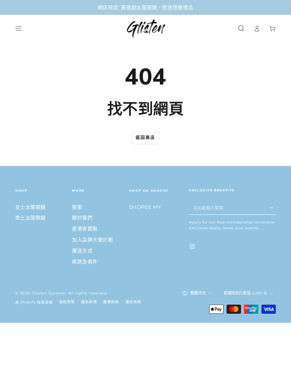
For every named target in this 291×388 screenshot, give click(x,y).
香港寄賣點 (84, 229)
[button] (241, 28)
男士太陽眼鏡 (30, 218)
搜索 (77, 207)
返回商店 (146, 137)
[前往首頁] (145, 28)
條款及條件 (84, 261)
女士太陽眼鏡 (30, 207)
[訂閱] (272, 207)
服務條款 (111, 302)
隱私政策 (89, 302)
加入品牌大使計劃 (92, 239)
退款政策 (67, 302)
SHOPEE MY (145, 207)
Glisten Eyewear (49, 293)
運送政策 (133, 302)
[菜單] (19, 28)
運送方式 (82, 250)
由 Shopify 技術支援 (34, 302)
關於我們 (82, 218)
